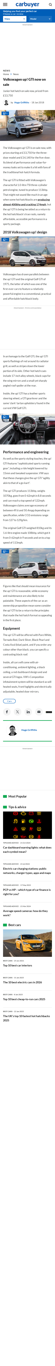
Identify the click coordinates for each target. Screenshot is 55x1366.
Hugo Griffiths (21, 102)
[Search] (50, 4)
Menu (5, 4)
